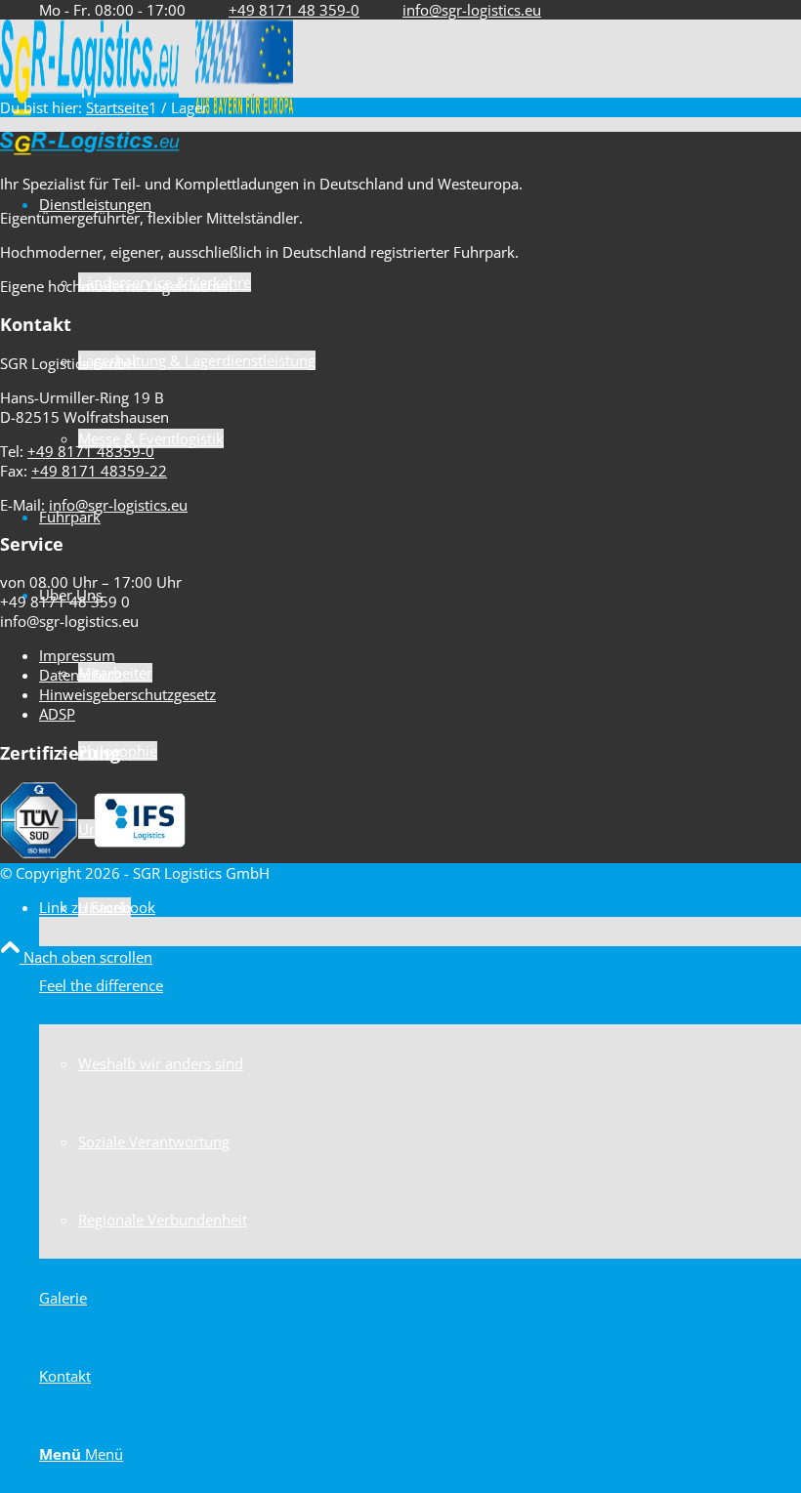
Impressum (77, 655)
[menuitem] (420, 1102)
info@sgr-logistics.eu (471, 10)
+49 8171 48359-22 (99, 470)
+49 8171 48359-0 (90, 451)
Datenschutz (80, 674)
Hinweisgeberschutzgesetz (127, 694)
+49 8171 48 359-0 (294, 10)
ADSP (57, 714)
